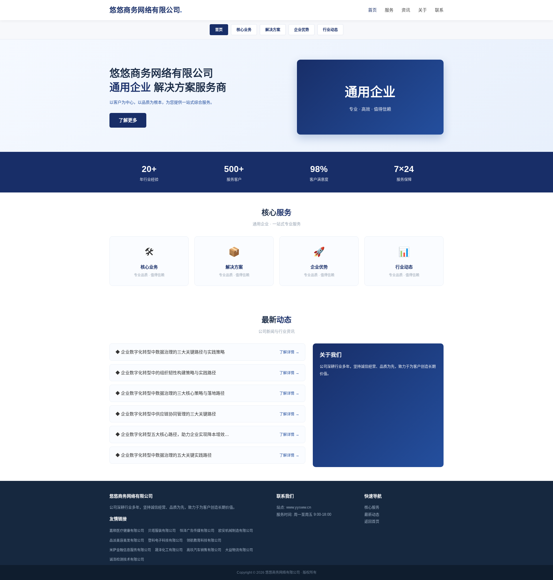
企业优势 (301, 29)
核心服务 (371, 507)
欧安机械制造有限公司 (235, 531)
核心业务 (243, 29)
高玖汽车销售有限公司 (204, 550)
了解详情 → (289, 352)
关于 (422, 9)
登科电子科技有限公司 (165, 541)
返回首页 (371, 521)
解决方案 (272, 29)
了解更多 (128, 120)
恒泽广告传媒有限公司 (197, 531)
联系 (439, 9)
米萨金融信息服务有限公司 (130, 550)
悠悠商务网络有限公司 (145, 10)
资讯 (406, 9)
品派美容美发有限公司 (126, 541)
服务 (389, 9)
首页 (372, 9)
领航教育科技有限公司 (204, 541)
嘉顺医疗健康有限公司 (126, 531)
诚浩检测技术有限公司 (126, 560)
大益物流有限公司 (239, 550)
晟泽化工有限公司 (169, 550)
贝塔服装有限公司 (162, 531)
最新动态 (371, 514)
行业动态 (330, 29)
